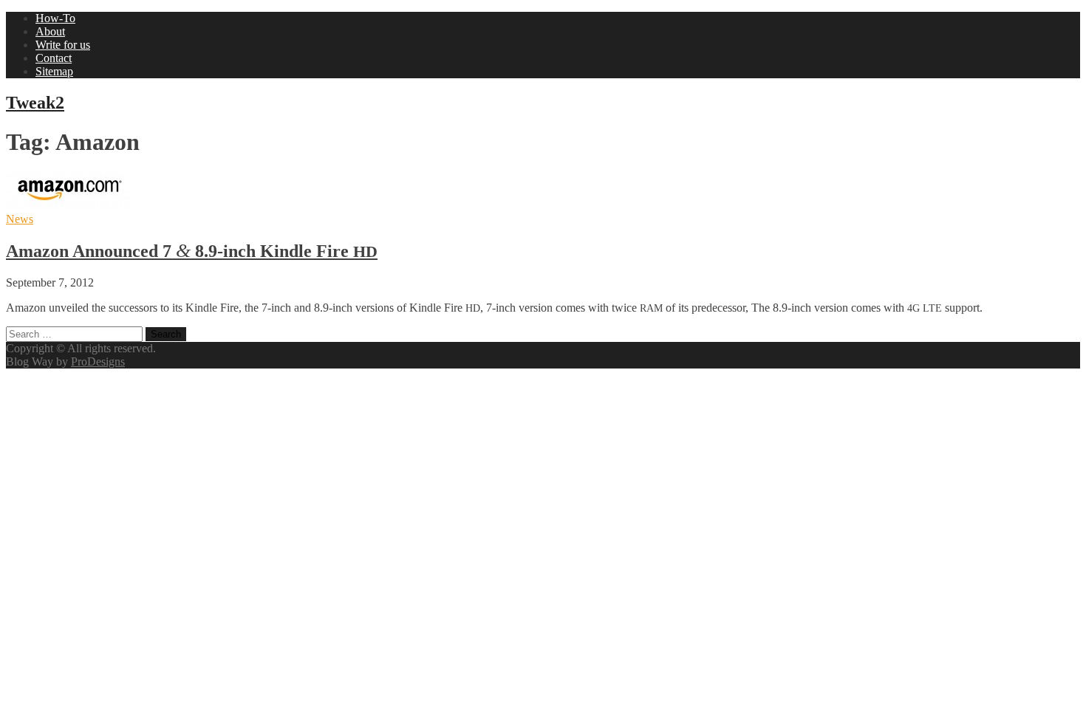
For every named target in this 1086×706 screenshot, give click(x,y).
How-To (55, 18)
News (19, 219)
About (50, 31)
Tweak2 (35, 102)
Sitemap (54, 71)
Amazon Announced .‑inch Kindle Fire (192, 251)
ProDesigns (98, 361)
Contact (53, 58)
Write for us (62, 44)
